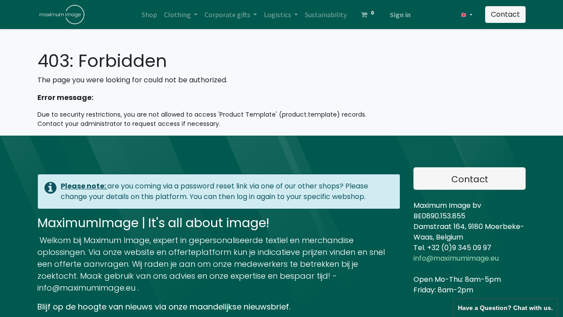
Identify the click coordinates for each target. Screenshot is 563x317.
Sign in (400, 14)
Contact (505, 14)
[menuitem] (149, 14)
